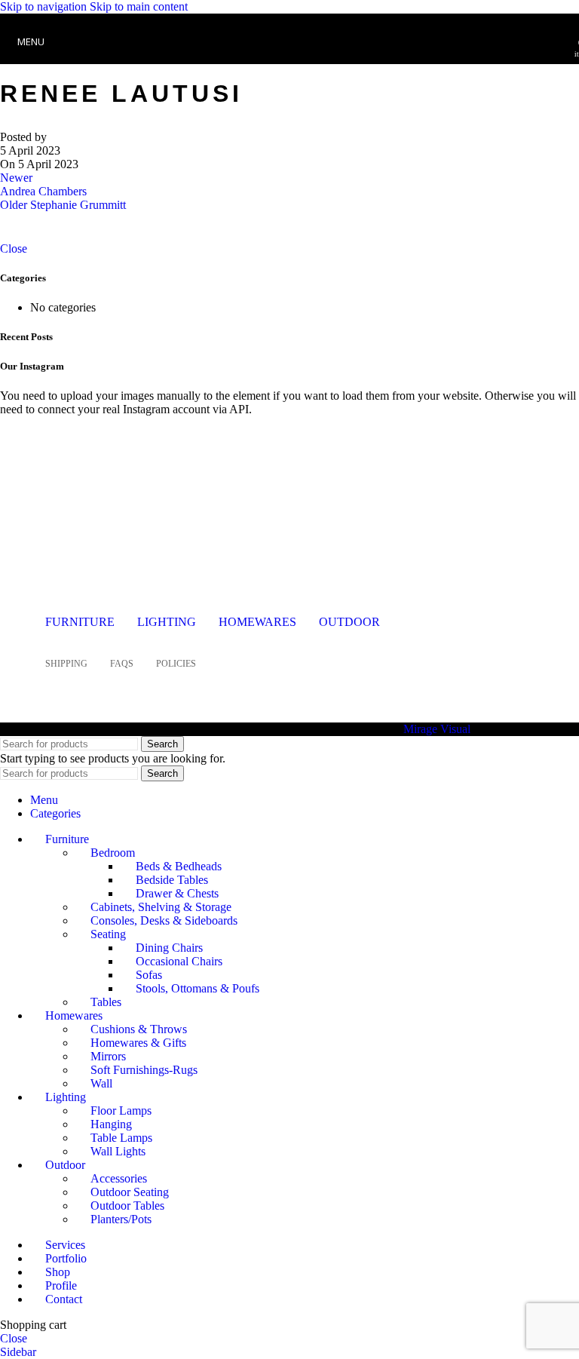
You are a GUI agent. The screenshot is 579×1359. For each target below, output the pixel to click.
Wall (101, 1083)
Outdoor (349, 621)
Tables (105, 1001)
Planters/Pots (121, 1219)
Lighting (166, 621)
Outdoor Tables (127, 1205)
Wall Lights (118, 1151)
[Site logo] (289, 67)
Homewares (257, 621)
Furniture (80, 621)
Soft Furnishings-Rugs (144, 1069)
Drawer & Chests (177, 893)
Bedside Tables (172, 879)
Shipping (66, 663)
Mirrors (108, 1056)
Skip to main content (139, 6)
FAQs (121, 663)
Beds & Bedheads (179, 866)
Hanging (111, 1124)
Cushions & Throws (138, 1029)
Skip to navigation (45, 6)
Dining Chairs (169, 947)
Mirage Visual (436, 728)
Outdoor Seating (129, 1192)
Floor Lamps (121, 1110)
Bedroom (112, 852)
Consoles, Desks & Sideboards (163, 920)
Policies (176, 663)
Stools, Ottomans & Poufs (197, 988)
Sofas (149, 974)
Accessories (118, 1178)
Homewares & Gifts (138, 1042)
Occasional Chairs (179, 961)
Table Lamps (121, 1137)
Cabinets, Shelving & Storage (160, 906)
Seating (108, 934)
